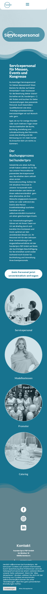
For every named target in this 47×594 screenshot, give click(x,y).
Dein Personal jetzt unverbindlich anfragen (23, 274)
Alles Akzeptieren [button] (26, 588)
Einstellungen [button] (9, 588)
